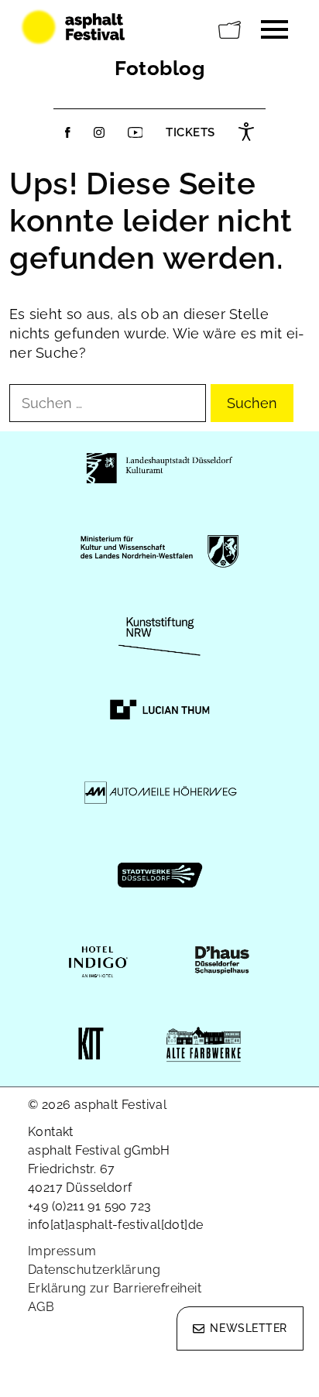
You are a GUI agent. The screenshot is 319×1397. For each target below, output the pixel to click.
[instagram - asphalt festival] (99, 132)
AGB (41, 1306)
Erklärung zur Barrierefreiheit (114, 1288)
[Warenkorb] (230, 30)
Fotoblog (159, 68)
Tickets (190, 132)
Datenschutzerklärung (94, 1269)
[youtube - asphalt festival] (135, 132)
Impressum (62, 1251)
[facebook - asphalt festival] (67, 132)
